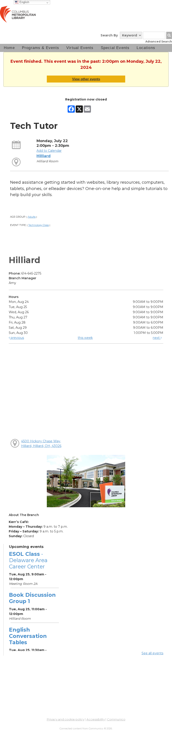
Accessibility (95, 719)
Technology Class (38, 225)
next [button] (157, 338)
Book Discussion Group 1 (32, 598)
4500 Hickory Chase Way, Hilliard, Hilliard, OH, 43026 (41, 443)
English (24, 2)
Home (9, 48)
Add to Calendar (49, 151)
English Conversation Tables (28, 636)
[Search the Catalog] (169, 35)
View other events (86, 79)
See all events (152, 653)
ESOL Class (28, 560)
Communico (116, 719)
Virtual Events (80, 48)
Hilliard (44, 156)
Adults (32, 216)
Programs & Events (40, 48)
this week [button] (85, 338)
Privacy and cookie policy (65, 719)
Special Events (115, 48)
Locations (146, 48)
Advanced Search (158, 41)
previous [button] (17, 338)
